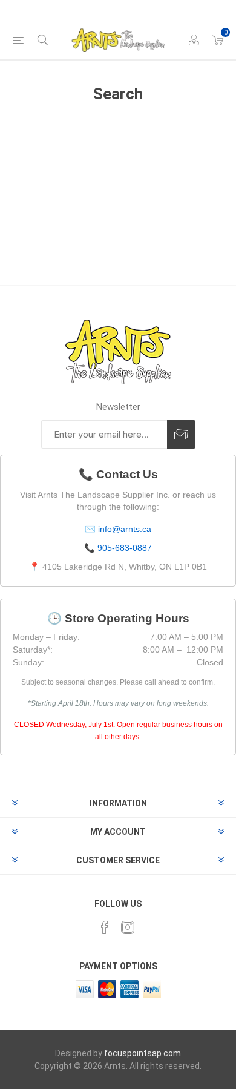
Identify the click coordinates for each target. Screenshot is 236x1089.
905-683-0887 (124, 548)
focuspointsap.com (142, 1053)
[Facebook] (104, 927)
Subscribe (181, 434)
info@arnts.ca (124, 529)
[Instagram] (127, 927)
